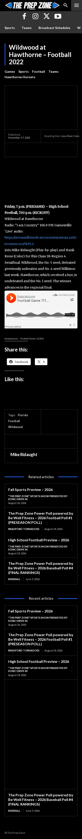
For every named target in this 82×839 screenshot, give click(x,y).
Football (38, 71)
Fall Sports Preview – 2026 (30, 489)
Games (10, 71)
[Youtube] (57, 16)
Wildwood (15, 427)
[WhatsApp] (44, 149)
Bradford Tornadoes (23, 528)
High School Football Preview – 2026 (38, 540)
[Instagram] (35, 16)
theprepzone (11, 338)
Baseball (14, 579)
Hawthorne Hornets (20, 77)
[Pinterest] (33, 149)
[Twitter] (46, 16)
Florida (23, 415)
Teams (54, 71)
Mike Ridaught (23, 454)
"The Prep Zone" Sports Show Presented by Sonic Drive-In (37, 498)
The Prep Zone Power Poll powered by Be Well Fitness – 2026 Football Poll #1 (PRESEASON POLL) (40, 517)
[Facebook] (24, 16)
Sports (23, 71)
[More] (55, 149)
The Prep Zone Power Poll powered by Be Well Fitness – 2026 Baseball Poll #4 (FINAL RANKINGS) (40, 568)
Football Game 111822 (32, 338)
